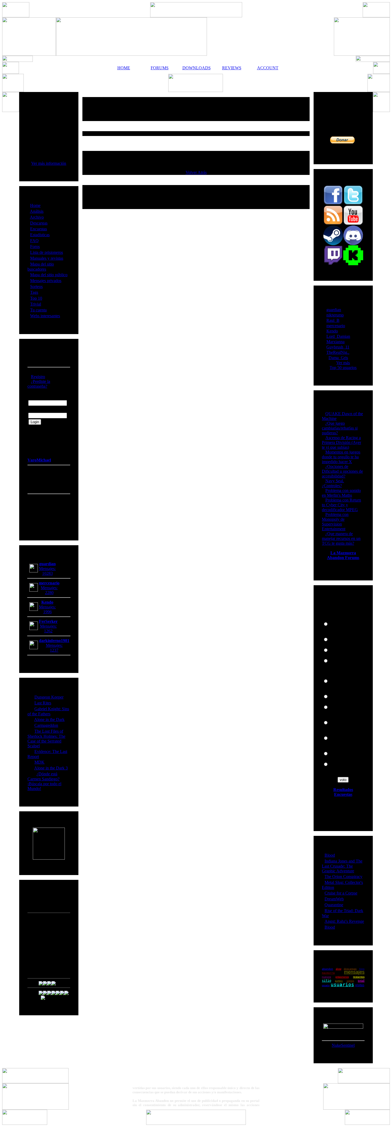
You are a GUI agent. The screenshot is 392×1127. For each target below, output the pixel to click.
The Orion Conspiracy (343, 876)
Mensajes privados (45, 280)
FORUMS (160, 68)
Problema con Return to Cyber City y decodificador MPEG (341, 505)
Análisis (36, 211)
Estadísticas (40, 234)
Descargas (38, 223)
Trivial (35, 304)
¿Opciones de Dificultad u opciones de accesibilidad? (342, 471)
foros (362, 968)
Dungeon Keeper (48, 697)
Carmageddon (46, 725)
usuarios (342, 984)
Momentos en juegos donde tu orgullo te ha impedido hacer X (341, 457)
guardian (333, 309)
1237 (54, 650)
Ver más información (48, 163)
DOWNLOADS (195, 68)
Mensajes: (47, 568)
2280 (49, 592)
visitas (359, 985)
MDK (39, 762)
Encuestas (38, 229)
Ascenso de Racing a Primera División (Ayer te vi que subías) (341, 442)
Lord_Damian (338, 336)
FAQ (34, 240)
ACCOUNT (267, 68)
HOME (123, 68)
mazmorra (328, 972)
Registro (38, 376)
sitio (326, 980)
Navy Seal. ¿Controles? (333, 483)
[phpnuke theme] (196, 1123)
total (361, 980)
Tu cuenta (38, 310)
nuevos (326, 976)
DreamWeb (334, 899)
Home (35, 205)
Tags (34, 292)
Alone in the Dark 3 (51, 768)
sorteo (339, 980)
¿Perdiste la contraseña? (38, 383)
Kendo (332, 331)
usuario (326, 985)
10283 (47, 573)
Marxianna (335, 341)
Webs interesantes (45, 316)
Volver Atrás (196, 172)
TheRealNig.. (337, 352)
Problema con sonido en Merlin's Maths (341, 493)
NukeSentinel (343, 1045)
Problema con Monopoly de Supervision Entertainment (335, 521)
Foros (35, 246)
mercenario (335, 325)
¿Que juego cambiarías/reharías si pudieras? (340, 428)
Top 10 (36, 298)
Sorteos (36, 286)
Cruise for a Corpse (341, 893)
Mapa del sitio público (48, 274)
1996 (47, 611)
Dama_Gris (338, 357)
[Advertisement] (196, 109)
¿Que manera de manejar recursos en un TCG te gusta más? (341, 538)
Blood (330, 855)
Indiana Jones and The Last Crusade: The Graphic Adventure (342, 866)
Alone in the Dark (49, 719)
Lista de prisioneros (46, 252)
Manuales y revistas (46, 258)
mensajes (354, 972)
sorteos (350, 980)
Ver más (343, 362)
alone (338, 968)
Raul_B (332, 320)
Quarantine (334, 905)
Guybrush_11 (337, 347)
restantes (359, 976)
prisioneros (342, 976)
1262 (48, 631)
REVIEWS (231, 68)
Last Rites (42, 703)
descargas (350, 968)
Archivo (37, 217)
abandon (327, 968)
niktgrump (335, 315)
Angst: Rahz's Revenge (344, 921)
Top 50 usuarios (343, 367)
